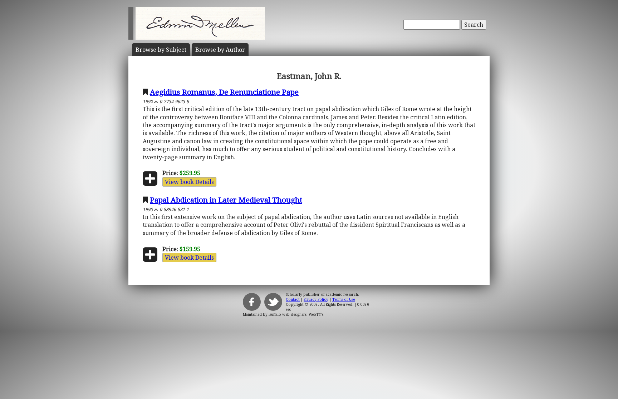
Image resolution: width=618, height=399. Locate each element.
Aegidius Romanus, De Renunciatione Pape (224, 92)
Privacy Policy (316, 299)
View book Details (189, 182)
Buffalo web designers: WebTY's (296, 314)
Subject (161, 50)
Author (220, 50)
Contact (293, 299)
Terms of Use (343, 299)
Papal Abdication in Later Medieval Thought (226, 200)
